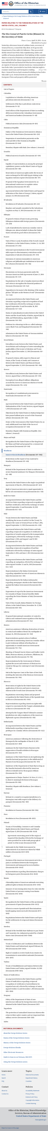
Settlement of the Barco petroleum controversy (23, 105)
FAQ (3, 1081)
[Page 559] (42, 70)
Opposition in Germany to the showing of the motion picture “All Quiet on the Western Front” (25, 292)
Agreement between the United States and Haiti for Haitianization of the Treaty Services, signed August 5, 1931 (25, 406)
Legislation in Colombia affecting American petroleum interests (22, 99)
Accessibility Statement (32, 1091)
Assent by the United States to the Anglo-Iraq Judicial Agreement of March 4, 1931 (25, 484)
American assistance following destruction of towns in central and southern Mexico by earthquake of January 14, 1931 (25, 631)
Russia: (6, 878)
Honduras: (8, 451)
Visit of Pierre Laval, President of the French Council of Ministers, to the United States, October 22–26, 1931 (25, 243)
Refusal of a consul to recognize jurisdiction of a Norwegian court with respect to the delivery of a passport (23, 799)
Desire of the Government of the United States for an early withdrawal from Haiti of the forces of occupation (25, 424)
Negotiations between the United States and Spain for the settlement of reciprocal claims (24, 920)
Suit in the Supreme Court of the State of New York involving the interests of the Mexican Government (24, 675)
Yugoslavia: (8, 1008)
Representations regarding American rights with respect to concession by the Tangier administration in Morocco (25, 706)
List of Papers (9, 89)
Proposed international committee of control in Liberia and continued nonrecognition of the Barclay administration (25, 618)
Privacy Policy (30, 1094)
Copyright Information (32, 1100)
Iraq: (5, 478)
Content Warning (31, 1103)
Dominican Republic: (11, 128)
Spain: (6, 898)
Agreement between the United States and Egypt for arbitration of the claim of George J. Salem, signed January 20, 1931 (25, 193)
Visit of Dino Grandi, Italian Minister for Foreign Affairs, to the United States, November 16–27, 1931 (24, 605)
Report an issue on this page (10, 1128)
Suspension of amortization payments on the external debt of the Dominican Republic (22, 141)
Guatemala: (8, 389)
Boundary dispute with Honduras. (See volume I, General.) (23, 788)
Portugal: (7, 856)
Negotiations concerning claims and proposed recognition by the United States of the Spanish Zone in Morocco (25, 697)
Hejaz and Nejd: (9, 437)
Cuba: (6, 120)
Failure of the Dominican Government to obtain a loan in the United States (24, 133)
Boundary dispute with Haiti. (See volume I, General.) (25, 147)
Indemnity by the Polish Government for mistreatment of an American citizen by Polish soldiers (23, 849)
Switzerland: (8, 940)
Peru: (6, 814)
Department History (31, 1078)
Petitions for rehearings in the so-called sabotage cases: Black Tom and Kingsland (24, 327)
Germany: (7, 268)
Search (4, 1078)
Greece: (6, 369)
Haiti (5, 400)
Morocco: (7, 682)
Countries (28, 1081)
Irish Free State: (9, 496)
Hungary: (7, 465)
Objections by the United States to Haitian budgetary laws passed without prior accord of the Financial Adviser (25, 415)
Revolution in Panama (22, 810)
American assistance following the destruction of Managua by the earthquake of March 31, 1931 (24, 741)
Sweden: (7, 927)
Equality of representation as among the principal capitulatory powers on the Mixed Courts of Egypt (24, 166)
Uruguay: (7, 995)
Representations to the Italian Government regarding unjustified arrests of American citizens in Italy (25, 573)
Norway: (7, 793)
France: (6, 237)
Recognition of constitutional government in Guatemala (22, 394)
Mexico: (6, 625)
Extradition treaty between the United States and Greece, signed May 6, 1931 (24, 375)
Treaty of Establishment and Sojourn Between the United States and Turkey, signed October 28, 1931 (24, 968)
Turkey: (6, 962)
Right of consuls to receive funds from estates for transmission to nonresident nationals (24, 955)
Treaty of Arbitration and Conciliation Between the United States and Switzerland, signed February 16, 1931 (24, 946)
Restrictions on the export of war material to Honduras (22, 460)
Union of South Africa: (12, 975)
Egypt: (6, 160)
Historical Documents (32, 1075)
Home (3, 1075)
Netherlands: (8, 722)
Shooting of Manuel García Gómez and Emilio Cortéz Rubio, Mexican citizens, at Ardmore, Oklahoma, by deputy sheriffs (25, 654)
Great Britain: (9, 340)
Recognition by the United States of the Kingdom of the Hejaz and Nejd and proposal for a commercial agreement (25, 444)
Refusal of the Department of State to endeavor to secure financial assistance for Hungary (25, 472)
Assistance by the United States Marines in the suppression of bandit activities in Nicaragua (23, 750)
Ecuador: (7, 152)
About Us (4, 1091)
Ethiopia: (7, 215)
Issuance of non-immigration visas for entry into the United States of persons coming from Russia (25, 891)
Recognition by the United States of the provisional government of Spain (24, 903)
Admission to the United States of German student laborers (24, 335)
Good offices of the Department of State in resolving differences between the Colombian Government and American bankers (25, 113)
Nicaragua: (8, 735)
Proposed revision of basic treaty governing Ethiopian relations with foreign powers (25, 221)
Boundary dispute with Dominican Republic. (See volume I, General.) (23, 432)
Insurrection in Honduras (24, 455)
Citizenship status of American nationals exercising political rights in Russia (25, 883)
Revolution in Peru (20, 818)
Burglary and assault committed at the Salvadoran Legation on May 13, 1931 (24, 209)
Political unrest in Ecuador (23, 156)
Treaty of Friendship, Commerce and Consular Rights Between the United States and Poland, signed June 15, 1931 (23, 829)
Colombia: (7, 93)
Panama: (7, 806)
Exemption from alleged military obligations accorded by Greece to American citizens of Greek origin (24, 382)
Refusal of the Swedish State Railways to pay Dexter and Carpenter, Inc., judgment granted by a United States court (25, 933)
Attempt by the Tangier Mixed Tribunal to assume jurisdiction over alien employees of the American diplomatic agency (24, 715)
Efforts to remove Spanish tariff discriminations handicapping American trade (24, 911)
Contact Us (5, 1094)
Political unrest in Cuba (22, 124)
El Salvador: (8, 200)
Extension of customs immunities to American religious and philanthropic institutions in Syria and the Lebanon (25, 261)
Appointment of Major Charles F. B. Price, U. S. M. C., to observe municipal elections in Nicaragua (24, 780)
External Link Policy (32, 1097)
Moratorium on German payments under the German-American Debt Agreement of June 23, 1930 (25, 274)
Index (6, 1022)
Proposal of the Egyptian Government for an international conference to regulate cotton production (22, 184)
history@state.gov (40, 1120)
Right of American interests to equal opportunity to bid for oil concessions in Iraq (24, 490)
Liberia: (6, 612)
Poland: (6, 823)
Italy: (5, 514)
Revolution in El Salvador (23, 204)
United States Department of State (31, 1116)
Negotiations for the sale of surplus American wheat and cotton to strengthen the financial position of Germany (25, 283)
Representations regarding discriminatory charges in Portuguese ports (25, 873)
